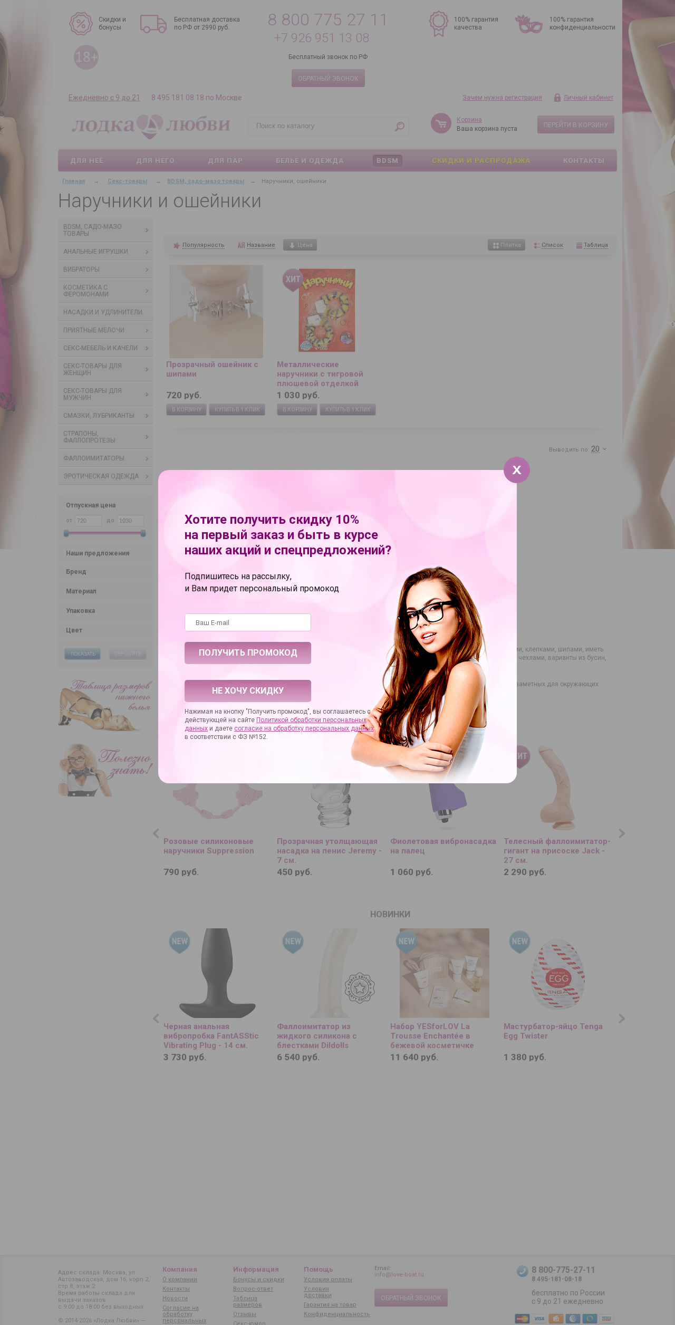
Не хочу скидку (248, 691)
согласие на (253, 728)
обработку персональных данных (323, 728)
